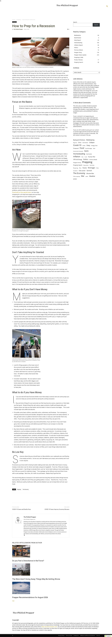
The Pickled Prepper (18, 29)
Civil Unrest (85, 142)
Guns (86, 151)
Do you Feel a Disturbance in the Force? (28, 561)
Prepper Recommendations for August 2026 (30, 597)
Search (75, 22)
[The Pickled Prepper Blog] (73, 5)
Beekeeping (77, 35)
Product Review (78, 60)
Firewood (76, 148)
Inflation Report (78, 45)
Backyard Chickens (79, 140)
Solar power (82, 170)
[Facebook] (13, 33)
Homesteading (78, 42)
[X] (17, 33)
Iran (82, 157)
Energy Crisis (94, 145)
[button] (107, 6)
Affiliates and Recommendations (87, 635)
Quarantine (86, 165)
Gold (94, 148)
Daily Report (77, 40)
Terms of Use (69, 635)
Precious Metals (78, 50)
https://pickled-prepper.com (49, 626)
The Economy (26, 489)
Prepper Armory (77, 162)
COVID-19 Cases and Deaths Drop (21, 509)
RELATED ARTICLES (19, 543)
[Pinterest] (21, 33)
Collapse (91, 142)
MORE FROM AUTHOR (34, 543)
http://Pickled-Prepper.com (29, 519)
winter (75, 179)
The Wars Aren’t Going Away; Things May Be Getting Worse (36, 579)
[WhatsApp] (25, 33)
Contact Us (76, 635)
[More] (29, 33)
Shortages (91, 168)
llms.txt (98, 635)
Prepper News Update (80, 55)
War (82, 176)
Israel (86, 156)
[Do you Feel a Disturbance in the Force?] (40, 551)
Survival (89, 170)
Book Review (77, 37)
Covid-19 (77, 145)
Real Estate (92, 165)
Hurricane (89, 154)
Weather (92, 176)
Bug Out (75, 142)
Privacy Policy (61, 635)
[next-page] (14, 601)
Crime (83, 145)
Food (82, 148)
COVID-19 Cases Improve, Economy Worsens (57, 509)
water (87, 176)
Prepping (19, 19)
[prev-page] (12, 601)
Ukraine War (90, 173)
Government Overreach (78, 151)
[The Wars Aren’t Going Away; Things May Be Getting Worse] (40, 569)
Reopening (75, 168)
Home (13, 19)
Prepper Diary (78, 52)
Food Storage (88, 148)
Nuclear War (91, 157)
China (79, 142)
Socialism (75, 170)
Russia (85, 168)
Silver (97, 168)
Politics (76, 47)
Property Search (78, 62)
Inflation (76, 156)
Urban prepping (76, 176)
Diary (88, 145)
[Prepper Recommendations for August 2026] (40, 588)
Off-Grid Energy (77, 159)
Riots (80, 168)
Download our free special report (22, 192)
